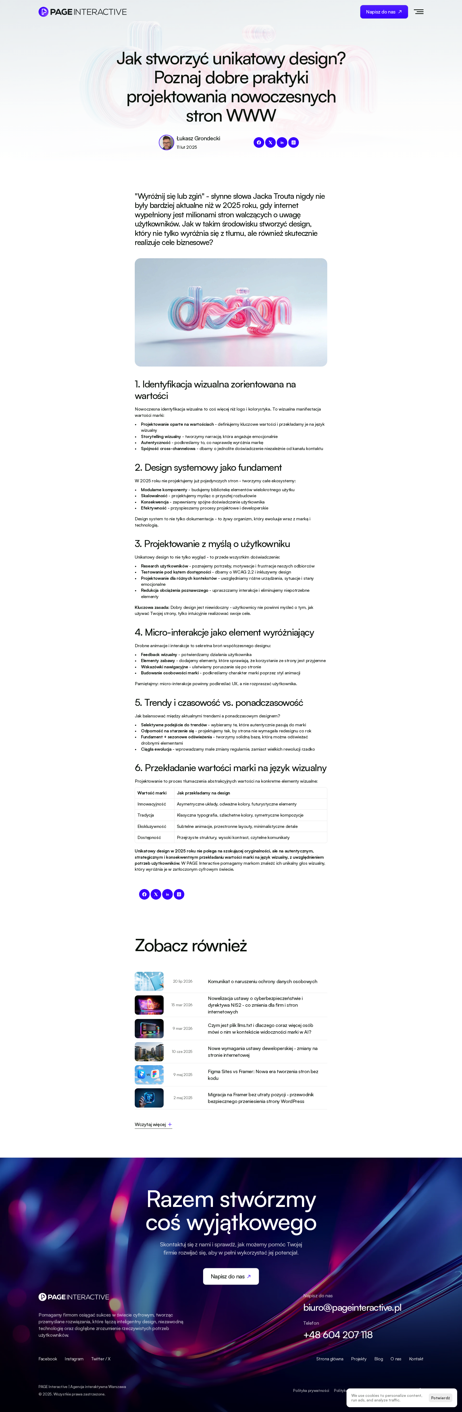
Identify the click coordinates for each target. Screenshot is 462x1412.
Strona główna (329, 1358)
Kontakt (416, 1358)
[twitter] (270, 142)
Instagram (74, 1358)
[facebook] (259, 142)
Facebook (47, 1358)
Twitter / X (100, 1358)
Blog (378, 1358)
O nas (396, 1358)
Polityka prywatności (311, 1390)
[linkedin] (282, 142)
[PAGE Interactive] (82, 12)
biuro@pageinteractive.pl (352, 1307)
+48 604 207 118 (337, 1334)
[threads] (293, 142)
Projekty (359, 1358)
